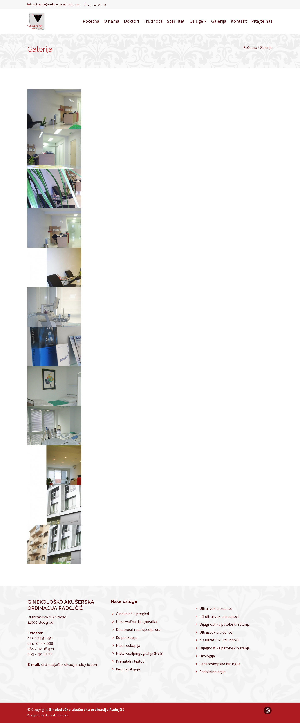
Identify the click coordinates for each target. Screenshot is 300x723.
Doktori (131, 21)
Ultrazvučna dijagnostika (136, 621)
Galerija (218, 21)
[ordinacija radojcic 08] (71, 400)
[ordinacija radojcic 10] (71, 480)
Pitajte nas (262, 21)
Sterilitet (176, 21)
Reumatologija (128, 669)
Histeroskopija (128, 645)
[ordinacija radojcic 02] (71, 163)
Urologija (207, 656)
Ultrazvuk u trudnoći (216, 608)
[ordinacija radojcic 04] (71, 242)
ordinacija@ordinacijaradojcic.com (55, 4)
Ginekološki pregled (132, 613)
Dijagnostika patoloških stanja (224, 624)
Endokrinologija (212, 671)
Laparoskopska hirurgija (219, 663)
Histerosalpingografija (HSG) (139, 653)
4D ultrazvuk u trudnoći (219, 616)
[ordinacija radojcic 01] (71, 124)
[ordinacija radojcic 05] (71, 282)
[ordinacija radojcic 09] (71, 440)
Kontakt (239, 21)
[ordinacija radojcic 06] (71, 321)
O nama (111, 21)
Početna (91, 21)
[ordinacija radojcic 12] (71, 559)
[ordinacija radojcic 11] (71, 519)
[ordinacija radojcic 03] (71, 203)
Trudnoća (153, 21)
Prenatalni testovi (130, 661)
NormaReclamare (56, 715)
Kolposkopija (126, 637)
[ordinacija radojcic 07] (71, 361)
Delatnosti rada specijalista (138, 629)
